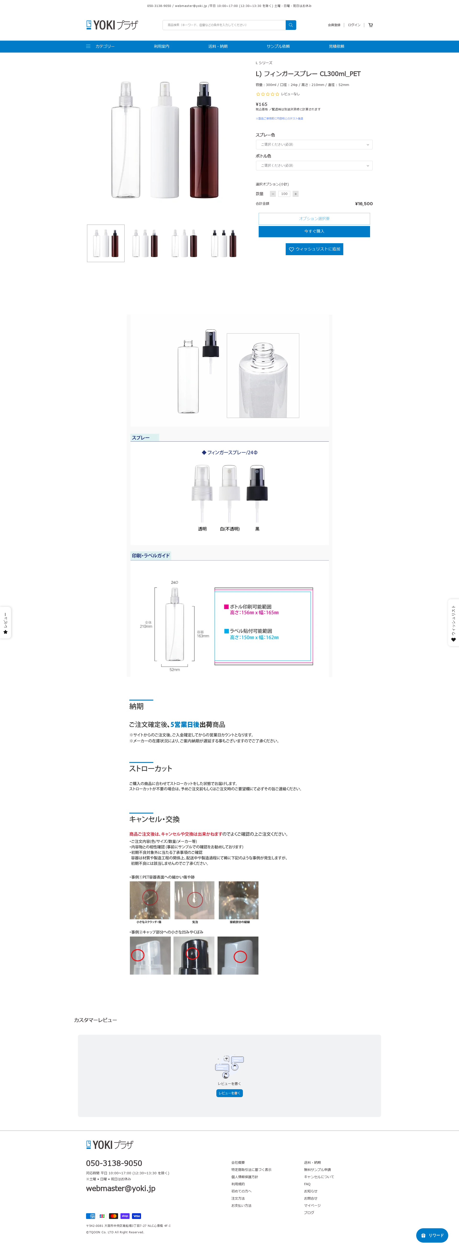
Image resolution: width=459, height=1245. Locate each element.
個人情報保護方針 (244, 1177)
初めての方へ (241, 1191)
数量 (259, 194)
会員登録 (334, 25)
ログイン (354, 25)
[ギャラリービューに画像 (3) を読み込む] (184, 243)
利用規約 (238, 1184)
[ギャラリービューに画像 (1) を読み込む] (105, 243)
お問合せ (310, 1198)
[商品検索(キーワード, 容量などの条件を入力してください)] (291, 25)
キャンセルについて (319, 1177)
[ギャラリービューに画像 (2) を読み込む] (145, 243)
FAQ (307, 1184)
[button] (100, 47)
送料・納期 (312, 1162)
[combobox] (229, 25)
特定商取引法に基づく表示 (251, 1169)
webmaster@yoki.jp (191, 6)
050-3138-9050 (159, 6)
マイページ (312, 1205)
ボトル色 (263, 156)
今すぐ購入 (314, 231)
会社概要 (238, 1162)
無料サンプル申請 (317, 1169)
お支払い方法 (241, 1205)
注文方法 (238, 1198)
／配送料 (275, 109)
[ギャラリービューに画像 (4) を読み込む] (223, 243)
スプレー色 (265, 135)
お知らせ (310, 1191)
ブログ (309, 1212)
